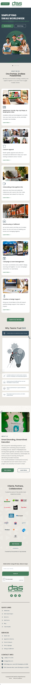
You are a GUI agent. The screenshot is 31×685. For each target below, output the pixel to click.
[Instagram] (15, 595)
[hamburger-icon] (28, 4)
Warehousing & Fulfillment (11, 224)
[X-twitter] (19, 595)
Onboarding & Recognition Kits (13, 187)
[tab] (15, 333)
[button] (12, 65)
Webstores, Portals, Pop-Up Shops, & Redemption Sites (15, 111)
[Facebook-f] (11, 595)
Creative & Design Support (11, 299)
